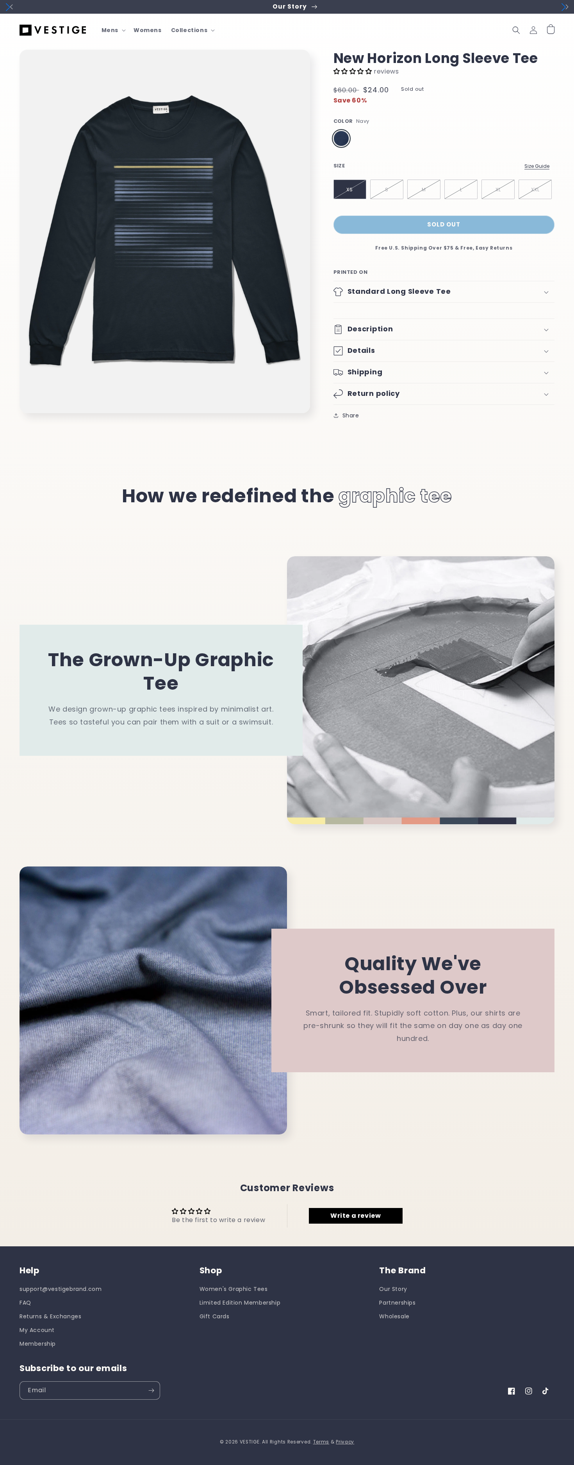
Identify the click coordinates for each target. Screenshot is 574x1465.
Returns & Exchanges (50, 1316)
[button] (113, 30)
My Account (37, 1330)
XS (349, 189)
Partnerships (397, 1303)
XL (498, 189)
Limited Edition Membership (240, 1303)
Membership (38, 1344)
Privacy (345, 1442)
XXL (535, 189)
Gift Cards (215, 1316)
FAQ (25, 1303)
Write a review (355, 1215)
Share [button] (350, 415)
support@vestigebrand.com (61, 1289)
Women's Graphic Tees (234, 1289)
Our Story (393, 1289)
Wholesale (394, 1316)
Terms (321, 1442)
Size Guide (536, 166)
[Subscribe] (151, 1390)
